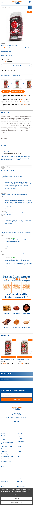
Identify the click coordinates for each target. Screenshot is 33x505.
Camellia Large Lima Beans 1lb (11, 104)
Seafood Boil (21, 441)
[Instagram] (18, 421)
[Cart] (30, 2)
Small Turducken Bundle (7, 456)
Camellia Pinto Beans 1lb (10, 99)
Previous (1, 352)
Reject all (16, 498)
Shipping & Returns (6, 461)
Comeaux (19, 484)
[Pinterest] (14, 71)
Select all (5, 91)
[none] (16, 26)
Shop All (20, 434)
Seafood (20, 444)
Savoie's (19, 479)
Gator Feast (4, 451)
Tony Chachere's (5, 481)
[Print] (8, 71)
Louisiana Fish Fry (5, 479)
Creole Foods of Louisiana (7, 484)
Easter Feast (4, 449)
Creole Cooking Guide (6, 446)
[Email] (5, 71)
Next (31, 352)
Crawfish (20, 439)
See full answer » (12, 188)
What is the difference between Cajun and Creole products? (14, 253)
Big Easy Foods (21, 486)
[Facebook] (2, 71)
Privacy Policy (4, 454)
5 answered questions (6, 51)
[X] (11, 71)
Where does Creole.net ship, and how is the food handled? (14, 194)
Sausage (20, 451)
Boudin (19, 446)
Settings (16, 495)
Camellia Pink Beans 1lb (9, 102)
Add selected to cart (17, 91)
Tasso (19, 449)
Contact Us (4, 464)
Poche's (3, 486)
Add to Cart (8, 357)
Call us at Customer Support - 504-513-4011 (16, 417)
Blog (2, 466)
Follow (2, 178)
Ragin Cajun (20, 481)
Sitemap (3, 469)
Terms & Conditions (6, 459)
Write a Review (28, 47)
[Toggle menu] (2, 2)
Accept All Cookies (16, 502)
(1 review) (11, 48)
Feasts (19, 456)
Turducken (20, 454)
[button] (16, 65)
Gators (19, 436)
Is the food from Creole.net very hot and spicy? (11, 176)
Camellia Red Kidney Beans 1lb (11, 95)
